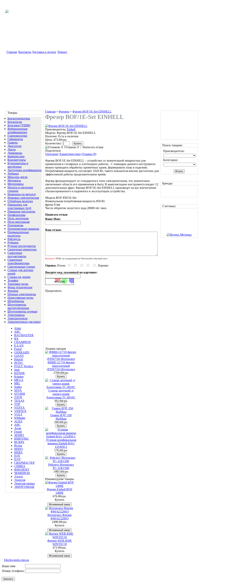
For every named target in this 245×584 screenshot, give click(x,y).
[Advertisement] (101, 82)
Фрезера (12, 290)
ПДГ (17, 455)
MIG (17, 383)
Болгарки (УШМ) (18, 125)
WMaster (19, 418)
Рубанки (13, 242)
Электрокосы (16, 315)
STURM (19, 393)
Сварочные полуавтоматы (16, 254)
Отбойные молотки (20, 201)
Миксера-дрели (17, 177)
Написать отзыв (92, 147)
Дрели (11, 149)
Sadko (18, 387)
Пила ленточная (18, 218)
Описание (51, 154)
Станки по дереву (19, 277)
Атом (17, 428)
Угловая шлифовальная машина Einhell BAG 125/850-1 (61, 443)
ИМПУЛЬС (21, 438)
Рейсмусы (13, 239)
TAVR (18, 397)
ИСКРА (19, 442)
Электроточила (17, 318)
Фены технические (19, 287)
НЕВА (18, 452)
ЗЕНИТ (19, 435)
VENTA (19, 407)
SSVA (18, 390)
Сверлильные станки (21, 266)
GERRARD (21, 352)
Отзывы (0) (89, 154)
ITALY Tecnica (23, 366)
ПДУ (17, 459)
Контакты (24, 52)
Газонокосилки (17, 135)
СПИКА (19, 466)
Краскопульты (16, 159)
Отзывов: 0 (71, 147)
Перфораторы (16, 215)
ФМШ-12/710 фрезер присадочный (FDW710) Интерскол (61, 366)
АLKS (18, 421)
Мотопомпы (15, 184)
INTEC (18, 362)
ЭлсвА (18, 476)
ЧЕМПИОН (22, 473)
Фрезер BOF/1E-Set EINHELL (92, 111)
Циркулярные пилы (20, 297)
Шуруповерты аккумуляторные (18, 306)
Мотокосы (14, 180)
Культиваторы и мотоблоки (17, 165)
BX (16, 338)
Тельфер (12, 280)
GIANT (19, 355)
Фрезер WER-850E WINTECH (59, 542)
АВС (17, 424)
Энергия (19, 480)
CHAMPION (22, 342)
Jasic (17, 369)
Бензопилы (14, 122)
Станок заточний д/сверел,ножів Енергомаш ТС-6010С (61, 394)
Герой (18, 431)
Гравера (12, 142)
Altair (17, 328)
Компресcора (15, 156)
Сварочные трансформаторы (18, 261)
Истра (18, 445)
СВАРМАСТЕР (24, 462)
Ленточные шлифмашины (24, 170)
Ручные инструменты (21, 246)
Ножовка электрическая (23, 197)
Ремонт (62, 52)
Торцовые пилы (17, 283)
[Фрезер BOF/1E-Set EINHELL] (66, 126)
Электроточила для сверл (24, 321)
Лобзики (13, 173)
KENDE (19, 373)
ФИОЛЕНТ (21, 469)
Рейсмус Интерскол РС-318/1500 (61, 466)
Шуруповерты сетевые (22, 311)
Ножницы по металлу (21, 194)
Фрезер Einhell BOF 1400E (59, 491)
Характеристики (70, 154)
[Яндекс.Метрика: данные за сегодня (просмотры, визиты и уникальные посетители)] (179, 234)
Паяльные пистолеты (21, 211)
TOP (17, 404)
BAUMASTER (23, 335)
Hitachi (18, 359)
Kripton (19, 376)
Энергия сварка (24, 483)
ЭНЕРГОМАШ (24, 486)
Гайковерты (15, 139)
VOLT (18, 414)
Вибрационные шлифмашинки (17, 130)
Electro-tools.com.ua (16, 560)
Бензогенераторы (18, 118)
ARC (17, 331)
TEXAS (19, 400)
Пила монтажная (18, 221)
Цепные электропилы (21, 294)
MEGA (18, 380)
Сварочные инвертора (22, 249)
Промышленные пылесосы (18, 234)
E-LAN (19, 345)
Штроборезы (15, 301)
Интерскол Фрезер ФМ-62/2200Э (59, 516)
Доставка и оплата (44, 52)
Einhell (71, 129)
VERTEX (20, 411)
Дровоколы (14, 153)
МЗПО (18, 449)
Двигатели (14, 146)
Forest (18, 349)
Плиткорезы (15, 225)
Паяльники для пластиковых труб (19, 206)
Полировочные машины (23, 228)
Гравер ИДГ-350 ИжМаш (61, 417)
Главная (12, 52)
